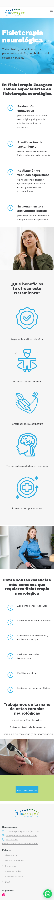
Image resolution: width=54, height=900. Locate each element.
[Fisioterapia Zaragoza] (14, 12)
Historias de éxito (14, 876)
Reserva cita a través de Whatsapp (20, 843)
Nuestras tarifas (13, 871)
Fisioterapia (11, 855)
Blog (7, 882)
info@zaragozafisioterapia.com (21, 835)
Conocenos (10, 866)
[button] (47, 893)
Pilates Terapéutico (14, 860)
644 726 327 (12, 840)
